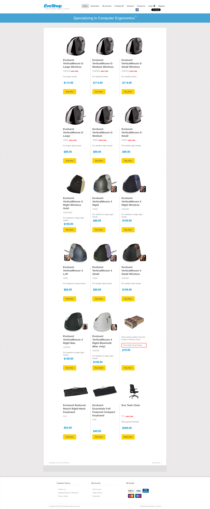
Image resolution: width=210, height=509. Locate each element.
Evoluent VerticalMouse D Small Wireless (132, 63)
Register (161, 6)
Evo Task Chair (131, 405)
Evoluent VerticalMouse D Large (73, 132)
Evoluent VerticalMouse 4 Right (102, 201)
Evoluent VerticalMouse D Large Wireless (73, 63)
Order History (97, 493)
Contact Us (141, 6)
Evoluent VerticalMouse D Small (132, 132)
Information (95, 6)
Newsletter (96, 496)
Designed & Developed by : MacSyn (150, 506)
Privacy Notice (63, 496)
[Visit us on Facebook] (137, 10)
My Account (106, 6)
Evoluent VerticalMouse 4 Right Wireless (131, 201)
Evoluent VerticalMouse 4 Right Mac (73, 339)
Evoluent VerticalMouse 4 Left (73, 270)
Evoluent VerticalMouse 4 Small (102, 270)
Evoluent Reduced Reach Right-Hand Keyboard (74, 408)
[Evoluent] (53, 7)
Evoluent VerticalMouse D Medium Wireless (103, 63)
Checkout (130, 6)
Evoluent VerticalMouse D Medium (102, 132)
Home (85, 6)
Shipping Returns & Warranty (68, 493)
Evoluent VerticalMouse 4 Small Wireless (131, 270)
